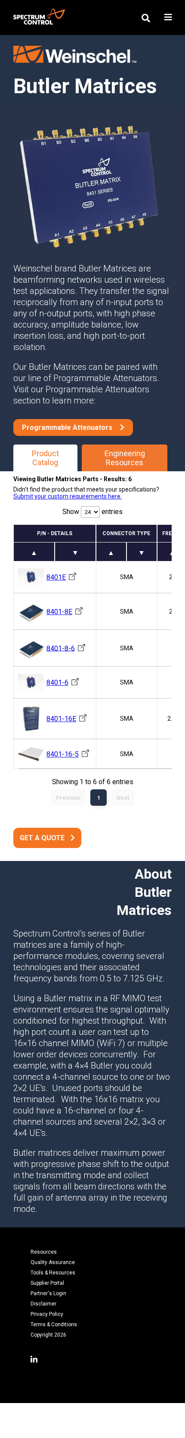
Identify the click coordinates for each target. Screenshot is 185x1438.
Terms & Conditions (54, 1324)
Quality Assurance (53, 1262)
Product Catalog (45, 458)
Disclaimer (43, 1304)
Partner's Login (48, 1293)
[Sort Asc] (34, 551)
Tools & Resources (53, 1273)
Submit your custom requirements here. (67, 496)
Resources (44, 1252)
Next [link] (123, 798)
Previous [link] (68, 798)
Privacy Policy (47, 1314)
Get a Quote (42, 838)
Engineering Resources (125, 458)
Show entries (92, 512)
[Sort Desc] (75, 551)
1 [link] (98, 798)
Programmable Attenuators (68, 427)
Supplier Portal (47, 1283)
